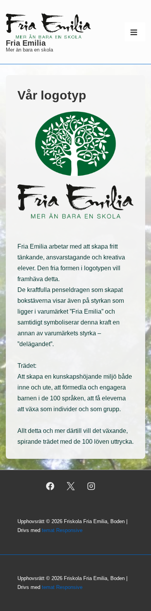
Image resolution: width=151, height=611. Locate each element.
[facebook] (50, 486)
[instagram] (91, 486)
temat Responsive (62, 530)
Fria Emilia (26, 43)
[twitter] (70, 486)
